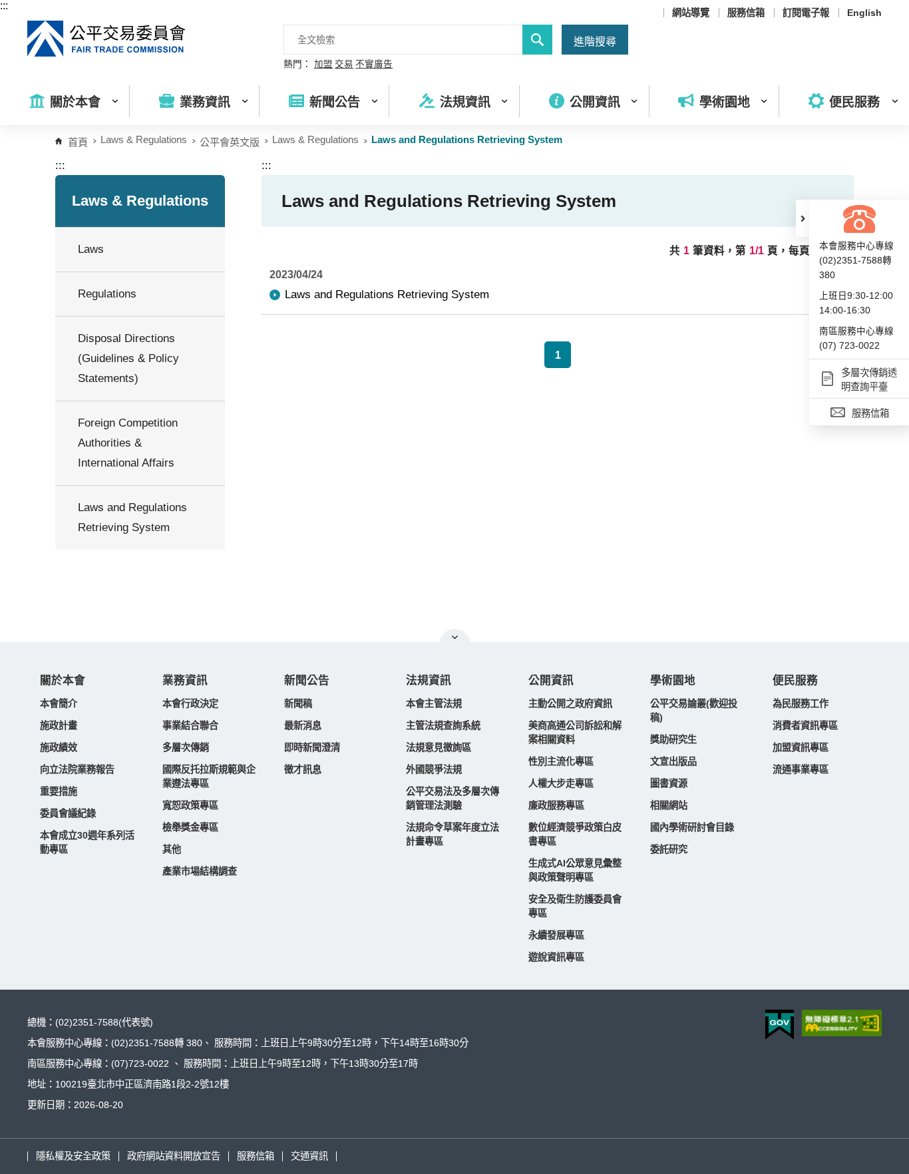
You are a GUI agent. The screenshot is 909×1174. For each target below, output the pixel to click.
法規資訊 (428, 680)
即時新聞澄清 (312, 747)
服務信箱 (746, 12)
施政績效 (58, 747)
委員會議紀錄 (68, 813)
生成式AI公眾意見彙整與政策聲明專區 (575, 870)
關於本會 (62, 680)
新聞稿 (298, 703)
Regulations (107, 294)
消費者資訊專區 (805, 725)
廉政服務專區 (556, 805)
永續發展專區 (556, 935)
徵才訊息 (302, 769)
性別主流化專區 (561, 761)
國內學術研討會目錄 (692, 827)
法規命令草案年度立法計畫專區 (452, 834)
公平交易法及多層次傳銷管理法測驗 (452, 798)
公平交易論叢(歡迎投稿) (693, 710)
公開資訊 (551, 680)
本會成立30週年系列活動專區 (87, 842)
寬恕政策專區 (190, 805)
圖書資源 (668, 783)
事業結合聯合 (190, 725)
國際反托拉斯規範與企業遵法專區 (209, 776)
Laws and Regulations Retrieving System (132, 517)
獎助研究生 (673, 739)
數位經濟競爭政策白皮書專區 (575, 834)
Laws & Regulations (315, 139)
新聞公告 (306, 680)
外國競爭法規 (434, 769)
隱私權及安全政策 (73, 1156)
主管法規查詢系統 (443, 725)
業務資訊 (185, 680)
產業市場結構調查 (199, 871)
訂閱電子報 (806, 12)
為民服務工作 (800, 703)
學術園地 (672, 680)
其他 (171, 849)
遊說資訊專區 (556, 957)
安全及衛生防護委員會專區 (575, 906)
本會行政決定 (190, 703)
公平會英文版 (230, 142)
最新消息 (302, 725)
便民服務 (795, 680)
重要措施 (58, 791)
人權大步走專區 (561, 783)
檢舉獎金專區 (190, 827)
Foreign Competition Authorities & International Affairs (128, 443)
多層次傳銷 (185, 747)
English (864, 12)
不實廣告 (374, 64)
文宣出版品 (673, 761)
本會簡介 (58, 703)
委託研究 (668, 849)
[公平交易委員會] (107, 39)
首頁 (78, 142)
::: (4, 5)
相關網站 (668, 805)
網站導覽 (690, 12)
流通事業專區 (800, 769)
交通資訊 (309, 1156)
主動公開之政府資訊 (570, 703)
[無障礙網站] (842, 1023)
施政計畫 (58, 725)
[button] (802, 218)
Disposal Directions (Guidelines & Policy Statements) (128, 358)
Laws (91, 249)
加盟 (323, 64)
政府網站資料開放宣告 (173, 1156)
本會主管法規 (434, 703)
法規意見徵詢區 (438, 747)
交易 (344, 64)
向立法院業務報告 (77, 769)
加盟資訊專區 (800, 747)
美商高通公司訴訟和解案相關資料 (575, 732)
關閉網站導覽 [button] (454, 637)
